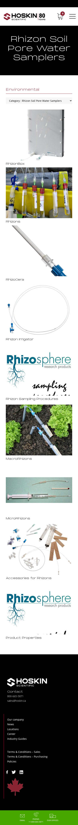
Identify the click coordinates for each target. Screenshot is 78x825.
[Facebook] (7, 771)
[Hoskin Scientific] (24, 16)
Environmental (22, 90)
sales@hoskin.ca (16, 700)
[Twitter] (14, 771)
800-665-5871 (15, 696)
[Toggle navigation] (71, 16)
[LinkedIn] (21, 771)
